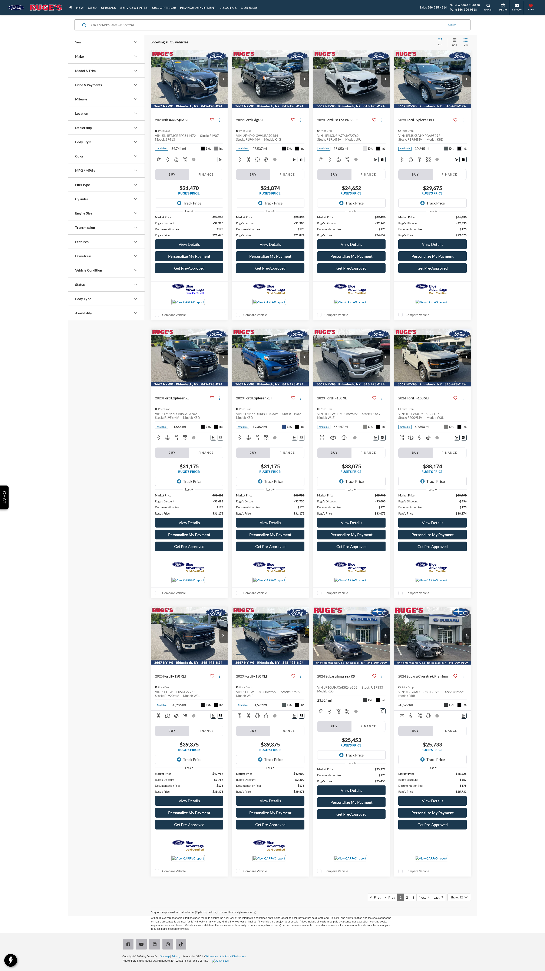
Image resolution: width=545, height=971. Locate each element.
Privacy (176, 956)
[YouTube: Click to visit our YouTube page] (142, 944)
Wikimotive (211, 956)
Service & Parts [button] (134, 7)
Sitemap (165, 956)
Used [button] (92, 7)
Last (437, 897)
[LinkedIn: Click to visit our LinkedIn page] (155, 944)
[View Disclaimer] (194, 159)
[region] (189, 226)
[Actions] (219, 120)
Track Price (192, 203)
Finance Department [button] (198, 7)
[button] (223, 79)
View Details (189, 244)
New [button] (80, 7)
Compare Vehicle (174, 315)
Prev (390, 897)
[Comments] (220, 159)
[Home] (70, 7)
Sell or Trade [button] (164, 7)
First (376, 897)
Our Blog (249, 7)
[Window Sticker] (301, 159)
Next (423, 897)
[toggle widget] (10, 960)
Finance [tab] (206, 174)
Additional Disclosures (233, 956)
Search (452, 25)
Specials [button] (108, 7)
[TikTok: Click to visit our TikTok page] (182, 944)
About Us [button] (228, 7)
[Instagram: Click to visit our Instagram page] (168, 944)
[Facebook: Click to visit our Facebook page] (129, 944)
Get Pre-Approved (189, 268)
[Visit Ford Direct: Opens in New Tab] (221, 960)
